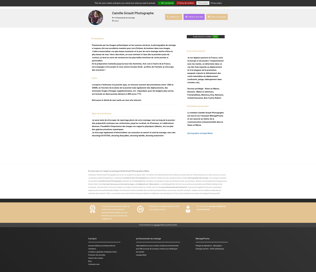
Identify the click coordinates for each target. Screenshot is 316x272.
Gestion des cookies (95, 258)
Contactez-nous (94, 264)
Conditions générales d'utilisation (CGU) (102, 252)
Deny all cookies (186, 3)
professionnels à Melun (110, 190)
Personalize (203, 3)
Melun (116, 21)
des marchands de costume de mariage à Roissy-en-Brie (200, 193)
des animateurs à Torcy (168, 193)
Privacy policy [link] (216, 3)
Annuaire (91, 246)
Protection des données (96, 255)
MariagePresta (140, 181)
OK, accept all (167, 3)
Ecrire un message (218, 17)
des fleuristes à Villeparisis (150, 193)
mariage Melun (141, 255)
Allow (215, 37)
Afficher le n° (174, 17)
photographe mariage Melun (200, 133)
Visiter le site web (195, 17)
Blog (90, 261)
